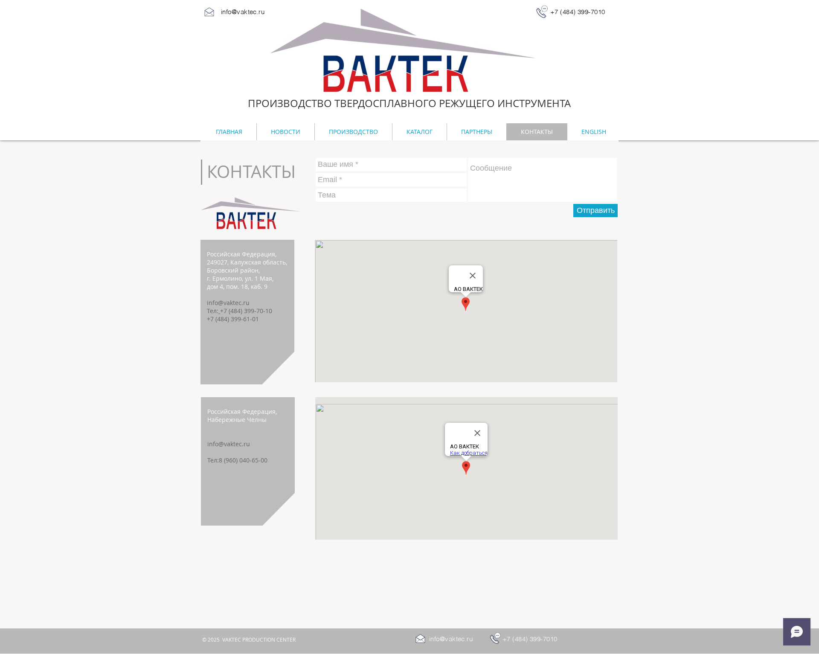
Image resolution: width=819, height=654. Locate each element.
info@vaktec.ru (228, 303)
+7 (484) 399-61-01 (233, 319)
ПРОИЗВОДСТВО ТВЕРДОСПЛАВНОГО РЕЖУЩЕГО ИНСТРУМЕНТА (409, 103)
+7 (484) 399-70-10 (246, 311)
